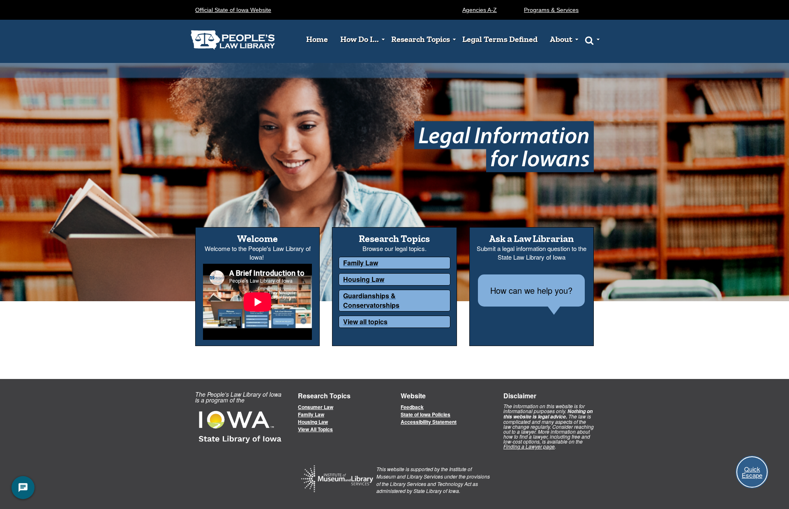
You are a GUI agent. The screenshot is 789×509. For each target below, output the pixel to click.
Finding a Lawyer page (529, 446)
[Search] (589, 40)
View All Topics (315, 429)
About (561, 39)
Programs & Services (551, 10)
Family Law (311, 414)
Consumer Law (315, 407)
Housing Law (313, 421)
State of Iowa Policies (425, 414)
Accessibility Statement (429, 421)
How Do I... (359, 39)
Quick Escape (752, 472)
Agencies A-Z (479, 10)
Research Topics (420, 39)
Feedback (412, 407)
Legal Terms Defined (500, 39)
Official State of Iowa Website (233, 10)
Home (317, 39)
